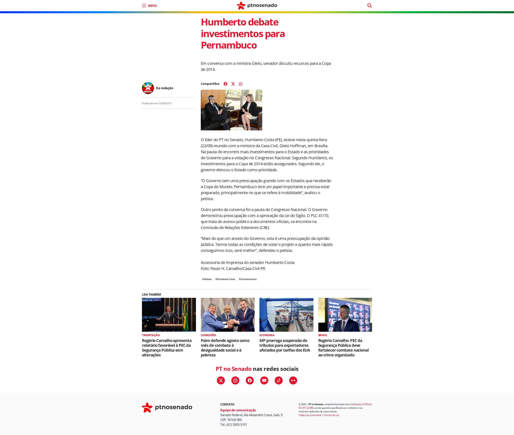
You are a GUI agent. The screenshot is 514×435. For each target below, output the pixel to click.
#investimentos (247, 279)
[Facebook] (225, 84)
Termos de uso (331, 415)
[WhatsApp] (241, 84)
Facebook (250, 380)
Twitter (221, 380)
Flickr (293, 380)
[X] (233, 84)
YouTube (264, 380)
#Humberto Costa (225, 279)
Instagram (235, 380)
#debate (207, 279)
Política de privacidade (310, 415)
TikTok (279, 380)
